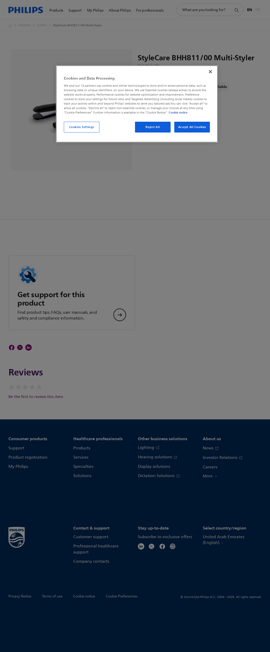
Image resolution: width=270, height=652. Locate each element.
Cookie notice (178, 112)
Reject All (153, 127)
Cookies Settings (81, 127)
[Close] (210, 71)
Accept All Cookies (192, 127)
